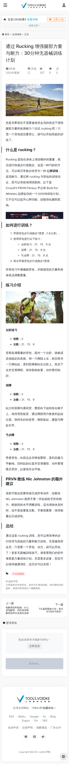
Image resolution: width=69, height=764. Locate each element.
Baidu (21, 716)
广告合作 (55, 727)
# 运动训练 (18, 573)
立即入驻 (58, 19)
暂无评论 (11, 622)
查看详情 (32, 19)
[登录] (64, 5)
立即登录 (34, 646)
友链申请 (13, 727)
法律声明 (27, 727)
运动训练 (16, 34)
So (44, 716)
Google (34, 716)
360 (44, 720)
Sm (36, 720)
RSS (11, 716)
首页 (7, 34)
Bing (53, 716)
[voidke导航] (34, 5)
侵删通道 (35, 588)
